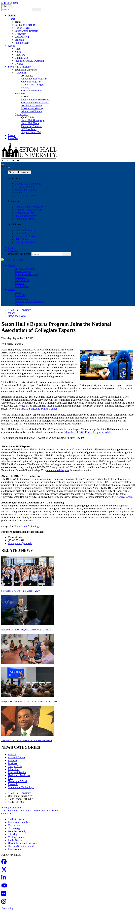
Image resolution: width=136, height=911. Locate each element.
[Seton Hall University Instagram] (4, 902)
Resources (20, 93)
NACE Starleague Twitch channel (39, 408)
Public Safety (15, 840)
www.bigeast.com (122, 496)
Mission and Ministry (32, 108)
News (18, 51)
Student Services (16, 819)
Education (13, 769)
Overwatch (20, 33)
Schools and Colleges (32, 84)
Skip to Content (9, 2)
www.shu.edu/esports (57, 470)
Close (12, 15)
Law (10, 778)
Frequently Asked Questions (29, 60)
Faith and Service (17, 772)
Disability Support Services (22, 843)
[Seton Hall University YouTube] (5, 886)
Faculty (25, 87)
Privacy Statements (11, 807)
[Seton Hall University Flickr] (4, 894)
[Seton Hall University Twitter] (5, 870)
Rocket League (23, 27)
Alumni (12, 754)
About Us (20, 54)
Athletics (12, 760)
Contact (19, 63)
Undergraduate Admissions (35, 99)
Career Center (15, 825)
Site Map (12, 834)
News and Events (17, 315)
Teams (11, 18)
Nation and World (17, 781)
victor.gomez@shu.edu (20, 543)
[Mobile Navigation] (8, 167)
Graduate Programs (31, 81)
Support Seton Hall (31, 132)
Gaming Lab (21, 57)
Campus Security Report (21, 846)
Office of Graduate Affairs (35, 102)
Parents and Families (19, 822)
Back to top (7, 908)
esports (11, 312)
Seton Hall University (19, 66)
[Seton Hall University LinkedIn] (4, 878)
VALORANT (22, 36)
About (11, 45)
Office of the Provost (32, 90)
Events (11, 135)
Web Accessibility (17, 831)
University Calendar (31, 126)
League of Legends (25, 24)
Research (13, 784)
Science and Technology (27, 526)
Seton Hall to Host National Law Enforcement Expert (26, 740)
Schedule (19, 39)
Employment (14, 849)
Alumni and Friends (31, 111)
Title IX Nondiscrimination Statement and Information (29, 810)
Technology (14, 828)
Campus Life (15, 766)
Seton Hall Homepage (32, 120)
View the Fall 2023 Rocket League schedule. (87, 432)
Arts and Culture (16, 757)
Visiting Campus (16, 837)
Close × (6, 6)
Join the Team (22, 42)
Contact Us (7, 813)
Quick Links (21, 114)
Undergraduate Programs (34, 78)
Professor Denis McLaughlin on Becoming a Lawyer (26, 629)
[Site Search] (2, 164)
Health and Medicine (19, 775)
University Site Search (19, 253)
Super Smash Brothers (26, 30)
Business (12, 763)
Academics (20, 72)
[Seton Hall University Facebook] (5, 862)
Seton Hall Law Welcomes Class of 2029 (20, 591)
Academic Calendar (31, 105)
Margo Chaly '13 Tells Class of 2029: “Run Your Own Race (29, 701)
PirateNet (13, 138)
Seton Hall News (30, 123)
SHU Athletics (28, 129)
